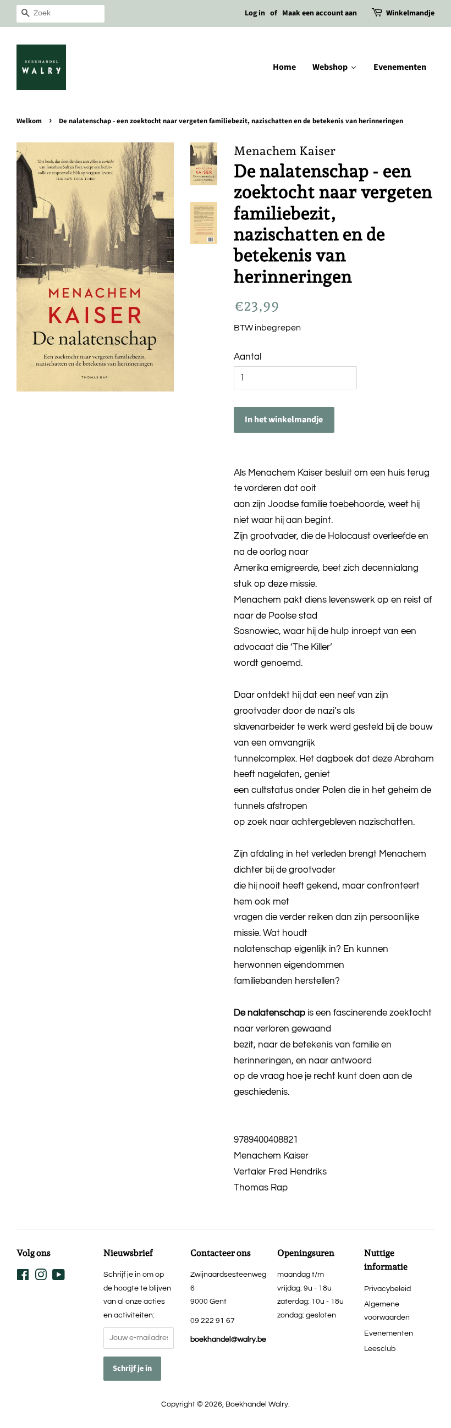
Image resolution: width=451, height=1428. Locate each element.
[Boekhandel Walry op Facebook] (22, 1277)
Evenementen (388, 1333)
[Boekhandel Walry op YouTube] (58, 1277)
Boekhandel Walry (257, 1404)
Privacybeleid (387, 1288)
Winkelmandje (410, 13)
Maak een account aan (319, 13)
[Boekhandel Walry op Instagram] (41, 1277)
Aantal (247, 357)
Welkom (29, 121)
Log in (255, 13)
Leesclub (379, 1348)
